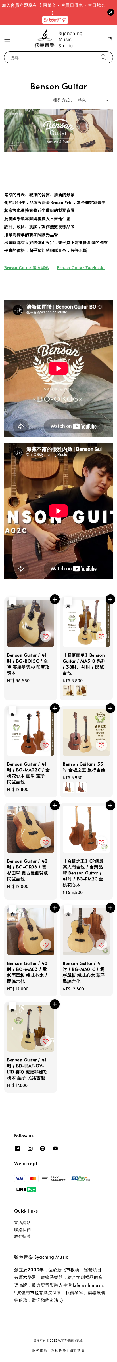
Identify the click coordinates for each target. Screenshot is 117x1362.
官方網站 (22, 1222)
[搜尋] (104, 57)
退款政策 (77, 1350)
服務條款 (40, 1350)
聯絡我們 (22, 1229)
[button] (7, 39)
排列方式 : (62, 100)
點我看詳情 (55, 20)
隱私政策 (58, 1350)
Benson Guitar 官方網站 (26, 268)
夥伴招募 (22, 1236)
